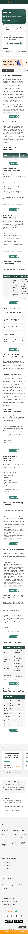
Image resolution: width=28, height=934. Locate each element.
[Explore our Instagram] (7, 916)
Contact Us (4, 852)
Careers (4, 841)
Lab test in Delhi (5, 868)
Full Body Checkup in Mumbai (8, 904)
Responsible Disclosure (23, 838)
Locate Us (4, 837)
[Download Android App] (18, 921)
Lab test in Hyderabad (7, 875)
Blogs (3, 848)
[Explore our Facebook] (11, 916)
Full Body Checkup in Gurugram (9, 892)
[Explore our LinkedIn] (16, 916)
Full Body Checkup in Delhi (8, 895)
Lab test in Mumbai (6, 878)
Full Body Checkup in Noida (8, 898)
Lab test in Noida (6, 872)
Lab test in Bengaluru (7, 862)
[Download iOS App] (9, 921)
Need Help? (22, 927)
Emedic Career (4, 845)
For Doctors (14, 834)
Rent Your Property (14, 843)
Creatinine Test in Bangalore (15, 161)
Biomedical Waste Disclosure (23, 844)
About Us (4, 834)
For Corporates (14, 838)
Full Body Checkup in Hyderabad (9, 901)
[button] (25, 5)
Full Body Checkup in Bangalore (9, 888)
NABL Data (23, 834)
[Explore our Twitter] (21, 916)
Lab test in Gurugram (7, 865)
